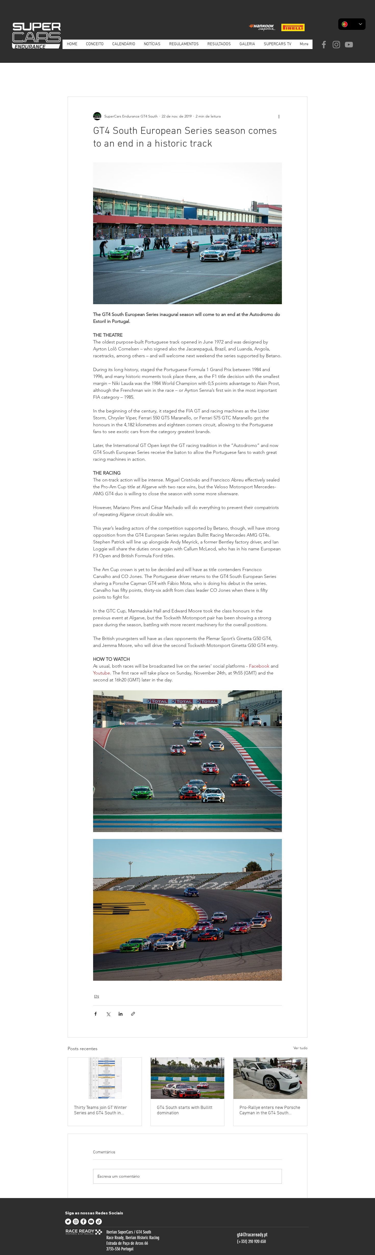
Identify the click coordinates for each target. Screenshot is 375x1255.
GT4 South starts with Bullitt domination (184, 1110)
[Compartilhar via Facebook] (95, 1013)
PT (99, 81)
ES (113, 81)
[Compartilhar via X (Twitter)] (108, 1013)
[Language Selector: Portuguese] (352, 24)
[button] (300, 81)
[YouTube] (349, 45)
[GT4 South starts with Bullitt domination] (187, 1078)
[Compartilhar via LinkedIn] (120, 1013)
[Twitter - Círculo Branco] (68, 1221)
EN (128, 81)
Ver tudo (300, 1048)
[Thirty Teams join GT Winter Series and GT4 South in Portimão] (105, 1078)
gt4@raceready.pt (252, 1235)
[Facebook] (324, 45)
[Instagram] (336, 45)
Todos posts (77, 81)
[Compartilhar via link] (133, 1013)
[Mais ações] (279, 116)
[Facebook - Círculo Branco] (83, 1221)
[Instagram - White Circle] (76, 1221)
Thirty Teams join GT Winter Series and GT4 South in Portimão (100, 1110)
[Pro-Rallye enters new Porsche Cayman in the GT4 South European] (270, 1078)
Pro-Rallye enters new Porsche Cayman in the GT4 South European (270, 1110)
